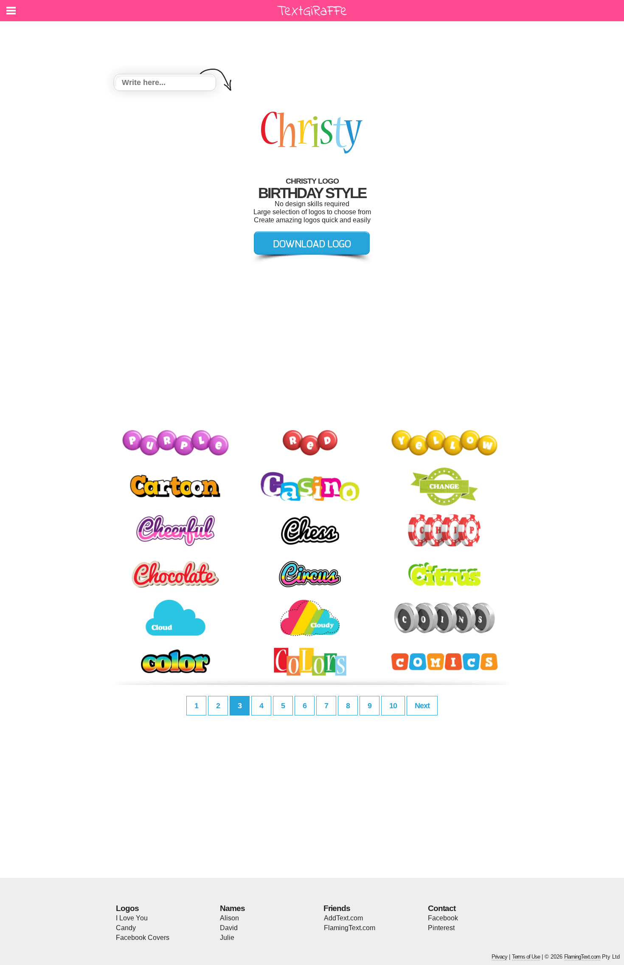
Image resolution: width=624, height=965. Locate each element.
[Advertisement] (314, 42)
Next (422, 705)
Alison (229, 918)
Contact (441, 908)
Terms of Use (526, 957)
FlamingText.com (349, 927)
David (229, 927)
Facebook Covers (142, 937)
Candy (126, 927)
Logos (127, 908)
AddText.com (343, 918)
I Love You (132, 918)
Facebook (443, 918)
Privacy (499, 957)
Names (232, 908)
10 (393, 705)
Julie (227, 937)
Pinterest (441, 927)
